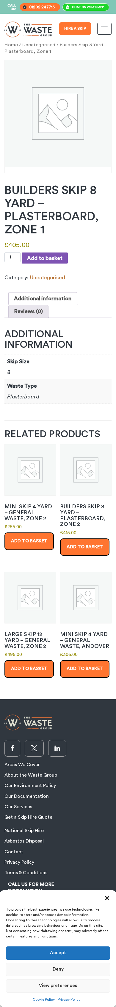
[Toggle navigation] (104, 29)
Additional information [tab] (42, 298)
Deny (58, 969)
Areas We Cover (22, 764)
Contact (13, 851)
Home (11, 44)
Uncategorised (38, 44)
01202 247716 (42, 7)
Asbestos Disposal (24, 841)
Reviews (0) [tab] (28, 311)
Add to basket (44, 258)
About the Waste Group (30, 775)
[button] (107, 898)
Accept (58, 953)
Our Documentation (26, 796)
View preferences (58, 985)
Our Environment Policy (30, 785)
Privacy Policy (69, 999)
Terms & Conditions (25, 872)
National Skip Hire (24, 830)
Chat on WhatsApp (88, 7)
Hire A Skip (75, 28)
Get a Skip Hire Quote (28, 817)
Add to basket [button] (29, 541)
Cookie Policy (44, 999)
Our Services (18, 806)
